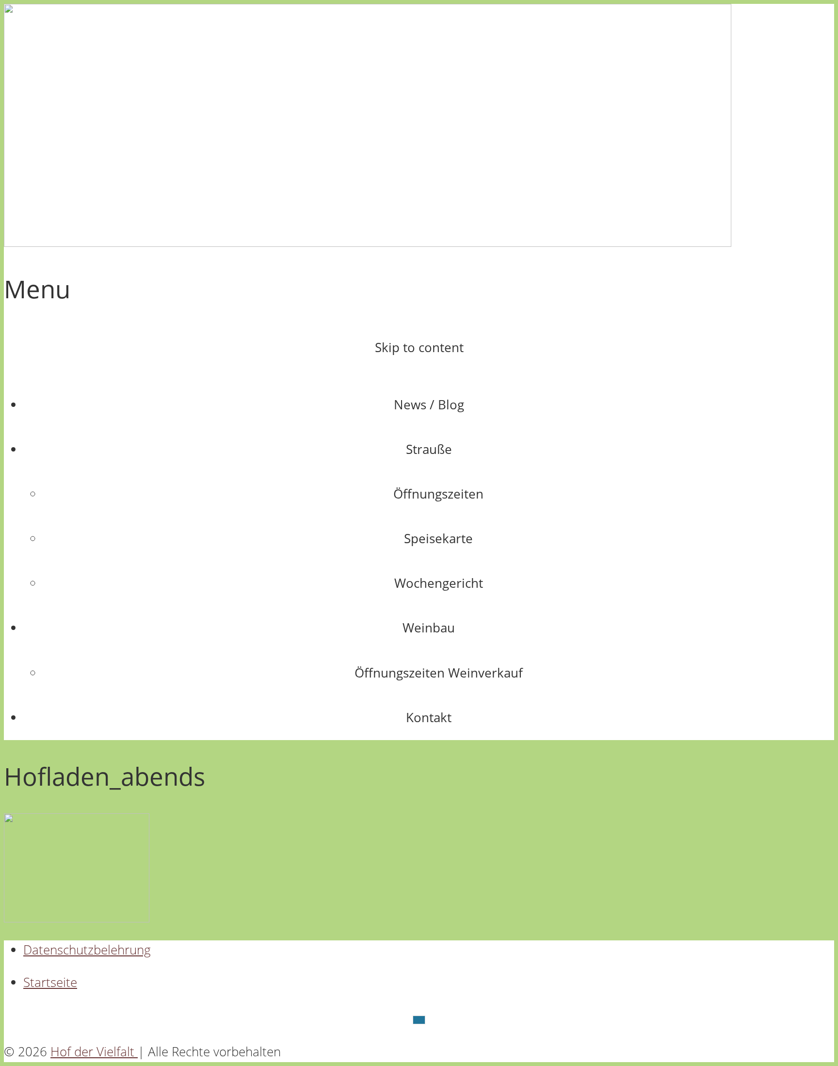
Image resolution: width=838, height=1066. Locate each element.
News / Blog (429, 404)
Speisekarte (438, 538)
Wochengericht (438, 583)
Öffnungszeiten (438, 493)
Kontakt (428, 717)
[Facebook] (419, 1020)
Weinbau (429, 627)
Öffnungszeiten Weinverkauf (439, 672)
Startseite (50, 982)
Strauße (429, 449)
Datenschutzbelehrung (87, 949)
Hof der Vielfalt (94, 1051)
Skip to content (419, 347)
